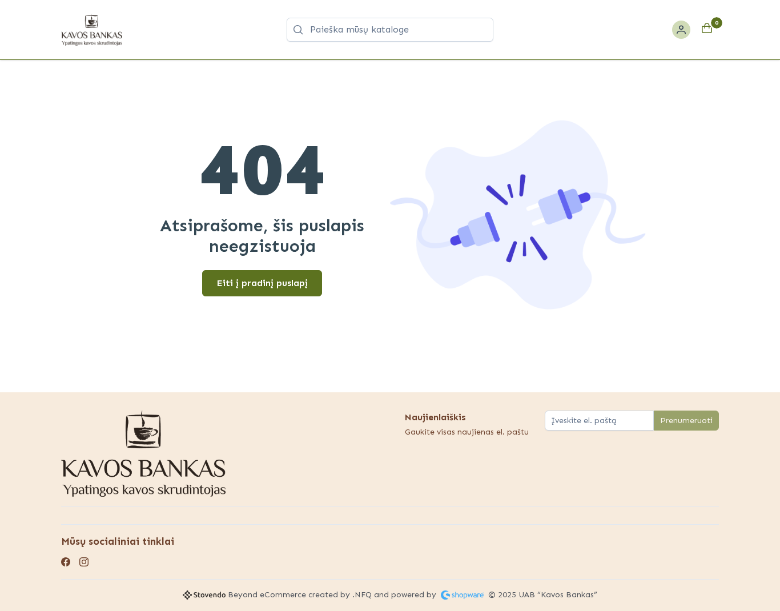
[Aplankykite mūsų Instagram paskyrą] (84, 563)
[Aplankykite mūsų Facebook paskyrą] (65, 563)
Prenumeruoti (686, 420)
